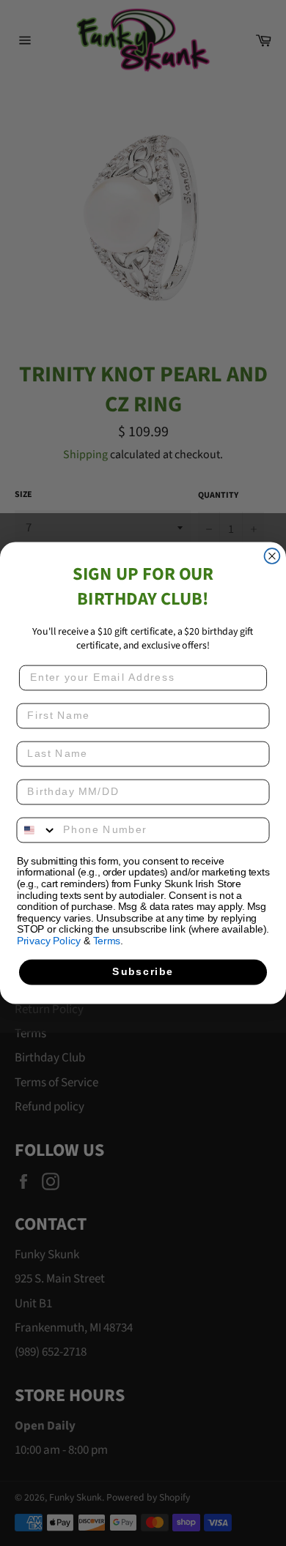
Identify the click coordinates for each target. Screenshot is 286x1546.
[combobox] (36, 830)
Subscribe (142, 971)
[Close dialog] (272, 556)
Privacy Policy (49, 941)
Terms (106, 941)
